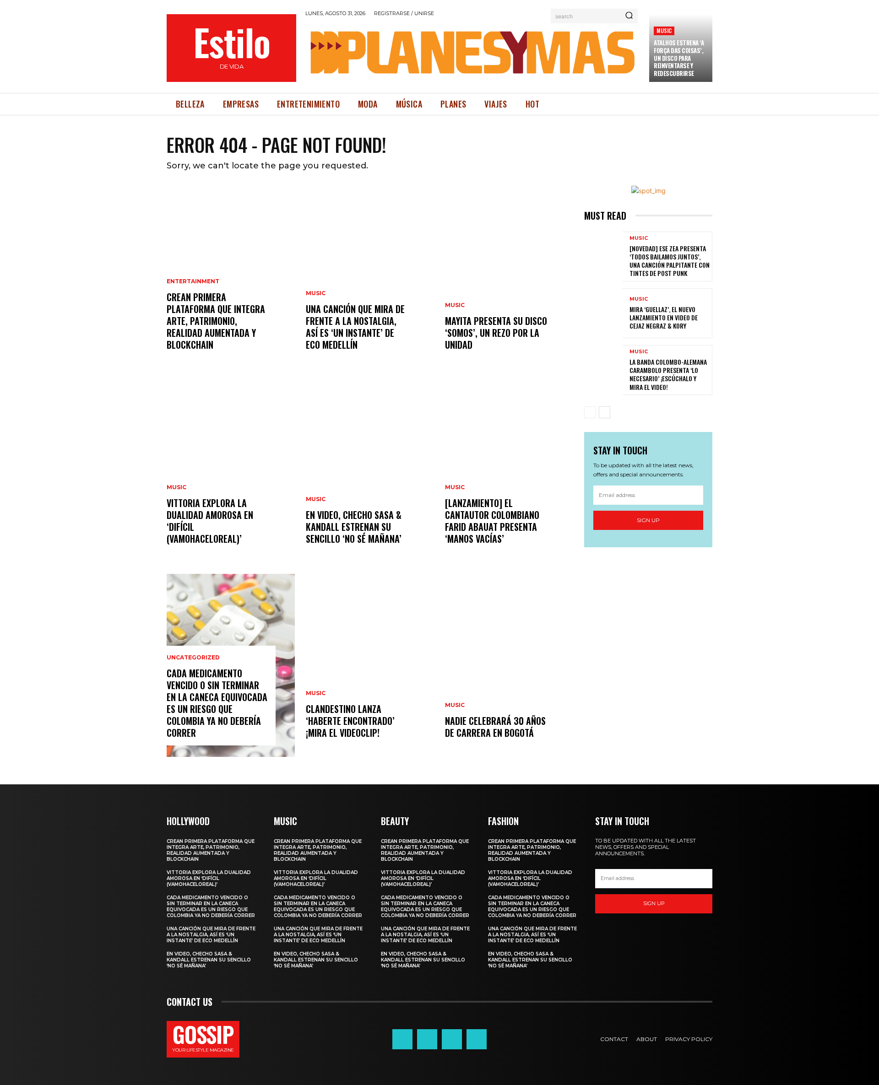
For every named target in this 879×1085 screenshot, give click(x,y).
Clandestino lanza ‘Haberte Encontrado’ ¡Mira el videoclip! (350, 721)
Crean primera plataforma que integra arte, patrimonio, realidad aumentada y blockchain (216, 320)
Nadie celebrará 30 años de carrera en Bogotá (495, 727)
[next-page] (604, 412)
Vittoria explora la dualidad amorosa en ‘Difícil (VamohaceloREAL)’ (210, 520)
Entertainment (193, 281)
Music (664, 30)
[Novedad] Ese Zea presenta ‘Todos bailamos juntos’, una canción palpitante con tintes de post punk (669, 260)
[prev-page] (590, 412)
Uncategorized (193, 657)
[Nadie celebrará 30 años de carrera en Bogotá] (509, 665)
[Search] (629, 16)
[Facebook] (402, 1039)
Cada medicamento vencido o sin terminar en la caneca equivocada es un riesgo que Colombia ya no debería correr (217, 703)
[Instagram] (427, 1039)
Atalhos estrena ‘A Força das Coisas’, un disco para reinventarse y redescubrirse (679, 58)
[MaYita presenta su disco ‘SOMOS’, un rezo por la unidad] (509, 277)
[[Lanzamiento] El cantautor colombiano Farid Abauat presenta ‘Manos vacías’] (509, 471)
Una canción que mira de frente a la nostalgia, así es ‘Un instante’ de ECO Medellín (355, 326)
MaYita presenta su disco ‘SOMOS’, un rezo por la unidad (496, 332)
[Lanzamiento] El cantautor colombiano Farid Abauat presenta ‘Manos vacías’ (492, 520)
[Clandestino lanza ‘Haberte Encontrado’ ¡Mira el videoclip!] (370, 665)
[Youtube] (477, 1039)
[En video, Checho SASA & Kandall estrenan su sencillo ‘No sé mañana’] (370, 471)
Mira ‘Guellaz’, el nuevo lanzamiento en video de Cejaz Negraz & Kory (663, 317)
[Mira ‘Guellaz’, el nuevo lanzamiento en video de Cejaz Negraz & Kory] (603, 313)
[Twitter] (452, 1039)
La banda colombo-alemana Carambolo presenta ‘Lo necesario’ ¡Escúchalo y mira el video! (668, 374)
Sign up (648, 520)
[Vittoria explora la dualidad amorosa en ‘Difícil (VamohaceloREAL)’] (231, 471)
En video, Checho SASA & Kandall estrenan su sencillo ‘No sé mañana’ (354, 526)
